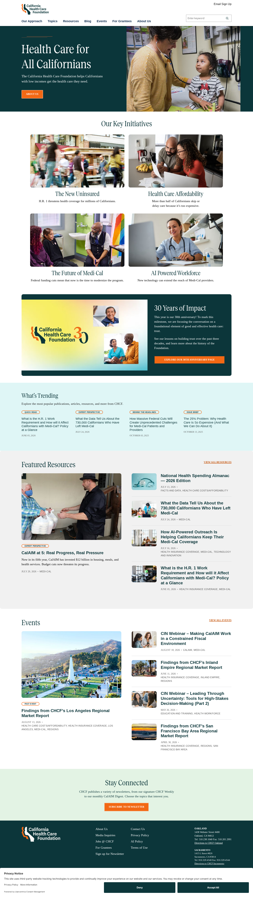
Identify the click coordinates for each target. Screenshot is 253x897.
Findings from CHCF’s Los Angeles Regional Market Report (66, 713)
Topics (52, 21)
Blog (87, 21)
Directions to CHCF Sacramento (209, 863)
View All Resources (217, 462)
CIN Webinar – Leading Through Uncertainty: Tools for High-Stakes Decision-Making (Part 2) (194, 698)
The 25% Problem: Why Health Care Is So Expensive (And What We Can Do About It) (206, 422)
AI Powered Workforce (176, 273)
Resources (71, 21)
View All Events (220, 620)
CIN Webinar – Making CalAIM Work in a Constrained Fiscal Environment (196, 638)
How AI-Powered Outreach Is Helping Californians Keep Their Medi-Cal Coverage (192, 537)
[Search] (227, 18)
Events (102, 21)
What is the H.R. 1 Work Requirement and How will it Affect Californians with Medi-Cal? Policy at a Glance (45, 424)
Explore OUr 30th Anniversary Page (189, 359)
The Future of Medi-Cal (77, 273)
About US (32, 94)
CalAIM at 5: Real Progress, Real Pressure (62, 552)
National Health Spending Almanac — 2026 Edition (195, 478)
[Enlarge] (120, 139)
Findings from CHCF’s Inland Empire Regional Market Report (191, 665)
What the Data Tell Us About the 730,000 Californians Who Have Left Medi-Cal (97, 422)
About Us (144, 21)
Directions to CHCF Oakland (208, 843)
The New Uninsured (77, 193)
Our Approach (32, 21)
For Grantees (122, 21)
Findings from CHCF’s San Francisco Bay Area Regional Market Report (189, 731)
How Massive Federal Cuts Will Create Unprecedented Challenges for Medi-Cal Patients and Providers (153, 424)
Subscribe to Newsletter (126, 807)
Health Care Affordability (175, 193)
